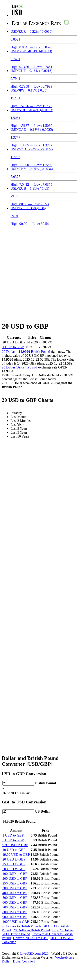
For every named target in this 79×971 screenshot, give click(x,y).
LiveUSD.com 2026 (34, 953)
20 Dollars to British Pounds (21, 926)
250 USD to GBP (14, 883)
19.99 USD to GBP (16, 854)
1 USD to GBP (13, 347)
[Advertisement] (39, 271)
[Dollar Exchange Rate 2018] (17, 15)
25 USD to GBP (13, 864)
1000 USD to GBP (15, 921)
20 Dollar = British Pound (26, 351)
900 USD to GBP (14, 917)
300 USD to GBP (14, 888)
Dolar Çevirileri (24, 961)
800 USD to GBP (14, 912)
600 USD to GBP (14, 902)
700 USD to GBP (14, 907)
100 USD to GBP (14, 874)
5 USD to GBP (13, 840)
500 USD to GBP (14, 898)
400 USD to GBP (14, 893)
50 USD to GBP (13, 869)
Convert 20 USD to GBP (30, 938)
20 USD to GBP (13, 859)
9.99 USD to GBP (15, 845)
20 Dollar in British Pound (31, 930)
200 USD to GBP (14, 878)
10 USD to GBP (13, 850)
